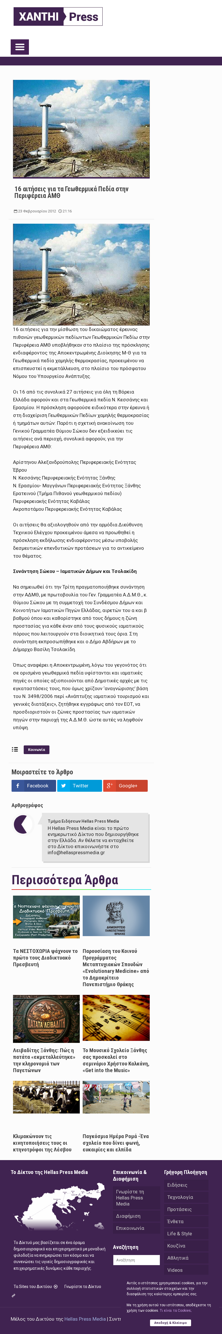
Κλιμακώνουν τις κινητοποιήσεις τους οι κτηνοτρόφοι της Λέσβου (42, 1143)
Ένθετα (175, 1221)
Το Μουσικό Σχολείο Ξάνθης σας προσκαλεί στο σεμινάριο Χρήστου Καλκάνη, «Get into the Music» (116, 1060)
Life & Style (179, 1233)
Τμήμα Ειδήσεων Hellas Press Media (83, 821)
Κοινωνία (36, 749)
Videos (175, 1270)
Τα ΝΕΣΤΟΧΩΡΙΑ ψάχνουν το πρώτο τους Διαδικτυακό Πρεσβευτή (45, 958)
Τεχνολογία (180, 1197)
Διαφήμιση (128, 1216)
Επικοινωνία (130, 1228)
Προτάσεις (179, 1209)
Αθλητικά (177, 1258)
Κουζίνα (176, 1246)
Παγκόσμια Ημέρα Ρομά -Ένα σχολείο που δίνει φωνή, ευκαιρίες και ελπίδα (116, 1143)
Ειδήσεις (177, 1185)
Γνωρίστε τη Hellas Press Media (130, 1198)
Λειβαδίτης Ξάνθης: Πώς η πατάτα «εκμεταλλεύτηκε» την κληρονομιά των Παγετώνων (44, 1060)
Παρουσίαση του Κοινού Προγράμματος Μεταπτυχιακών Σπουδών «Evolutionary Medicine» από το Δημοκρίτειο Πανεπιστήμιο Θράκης (116, 968)
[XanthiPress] (58, 15)
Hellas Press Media (85, 1319)
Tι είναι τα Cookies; (175, 1311)
